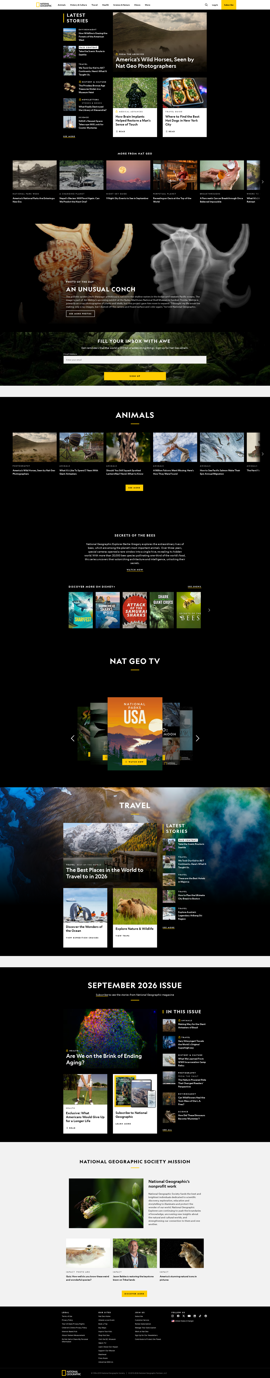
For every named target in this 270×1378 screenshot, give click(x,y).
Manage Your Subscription (145, 1327)
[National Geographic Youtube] (189, 1316)
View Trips (123, 936)
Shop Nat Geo (104, 1335)
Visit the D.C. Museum (107, 1339)
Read (122, 131)
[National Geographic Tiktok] (200, 1316)
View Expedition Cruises (82, 938)
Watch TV (102, 1343)
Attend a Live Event (106, 1320)
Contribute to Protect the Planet (148, 1339)
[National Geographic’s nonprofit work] (135, 1203)
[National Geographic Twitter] (183, 1316)
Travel (95, 5)
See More (69, 136)
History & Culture (78, 5)
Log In (215, 5)
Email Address (70, 354)
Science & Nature (121, 5)
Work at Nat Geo (141, 1331)
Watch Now (135, 569)
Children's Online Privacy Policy (74, 1327)
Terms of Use (67, 1316)
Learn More (123, 1124)
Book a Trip (102, 1324)
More (147, 5)
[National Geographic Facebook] (178, 1316)
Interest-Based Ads (69, 1331)
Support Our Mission (106, 1350)
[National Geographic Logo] (71, 1374)
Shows (137, 5)
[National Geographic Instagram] (172, 1316)
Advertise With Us (105, 1362)
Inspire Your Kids (105, 1331)
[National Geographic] (44, 5)
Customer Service (142, 1320)
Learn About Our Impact (108, 1347)
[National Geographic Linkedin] (194, 1316)
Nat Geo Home (104, 1316)
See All (167, 1130)
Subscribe (102, 994)
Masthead (102, 1354)
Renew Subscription (143, 1324)
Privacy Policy (67, 1320)
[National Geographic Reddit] (205, 1316)
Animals (62, 5)
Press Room (103, 1358)
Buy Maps (102, 1327)
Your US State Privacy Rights (73, 1324)
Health (105, 5)
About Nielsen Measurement (73, 1335)
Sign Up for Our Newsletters (146, 1335)
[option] (35, 181)
